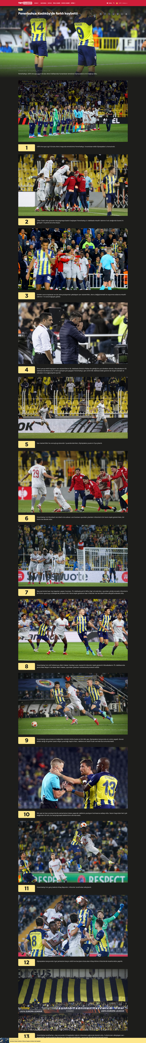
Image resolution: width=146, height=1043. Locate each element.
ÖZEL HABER (56, 3)
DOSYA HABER (65, 3)
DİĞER (72, 3)
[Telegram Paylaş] (117, 14)
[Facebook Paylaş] (104, 14)
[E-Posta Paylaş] (126, 14)
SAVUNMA (43, 3)
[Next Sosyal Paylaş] (100, 14)
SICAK (36, 3)
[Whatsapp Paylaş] (121, 14)
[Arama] (114, 3)
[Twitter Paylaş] (109, 14)
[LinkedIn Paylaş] (113, 14)
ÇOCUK (50, 3)
